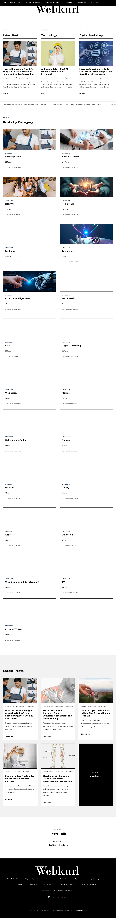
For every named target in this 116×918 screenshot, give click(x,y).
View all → (6, 93)
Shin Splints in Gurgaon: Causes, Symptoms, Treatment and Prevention (48, 104)
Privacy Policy (68, 884)
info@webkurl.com (58, 845)
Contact (34, 884)
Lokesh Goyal (17, 78)
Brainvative (82, 910)
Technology (15, 3)
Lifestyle (68, 3)
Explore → (44, 93)
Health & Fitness (48, 706)
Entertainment (52, 3)
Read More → (10, 737)
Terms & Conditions (90, 884)
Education (81, 3)
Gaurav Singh (55, 78)
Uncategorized (27, 78)
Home (5, 3)
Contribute (49, 884)
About (20, 884)
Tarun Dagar (93, 78)
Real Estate (93, 3)
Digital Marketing (34, 3)
